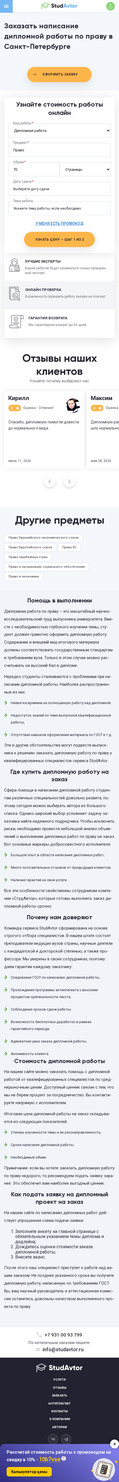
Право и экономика (24, 576)
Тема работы (23, 201)
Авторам (59, 1427)
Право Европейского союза (30, 547)
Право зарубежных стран (28, 557)
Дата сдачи (22, 182)
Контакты (59, 1411)
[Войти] (110, 6)
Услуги (59, 1379)
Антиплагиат (59, 1403)
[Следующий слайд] (69, 481)
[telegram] (66, 1439)
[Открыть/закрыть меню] (6, 6)
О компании (59, 1419)
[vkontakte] (53, 1439)
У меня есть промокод (60, 223)
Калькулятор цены (29, 1472)
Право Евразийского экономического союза (44, 537)
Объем (18, 162)
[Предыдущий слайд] (50, 481)
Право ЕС (69, 547)
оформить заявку (60, 74)
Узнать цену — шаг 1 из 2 (59, 240)
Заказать (59, 1395)
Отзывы (59, 1388)
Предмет (20, 143)
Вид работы (22, 123)
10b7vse (49, 1459)
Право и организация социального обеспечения (47, 567)
